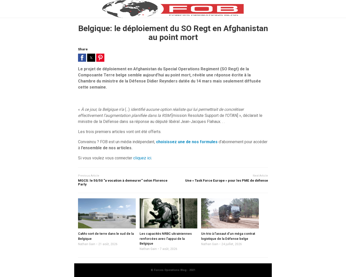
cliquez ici (142, 158)
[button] (82, 58)
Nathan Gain (86, 244)
